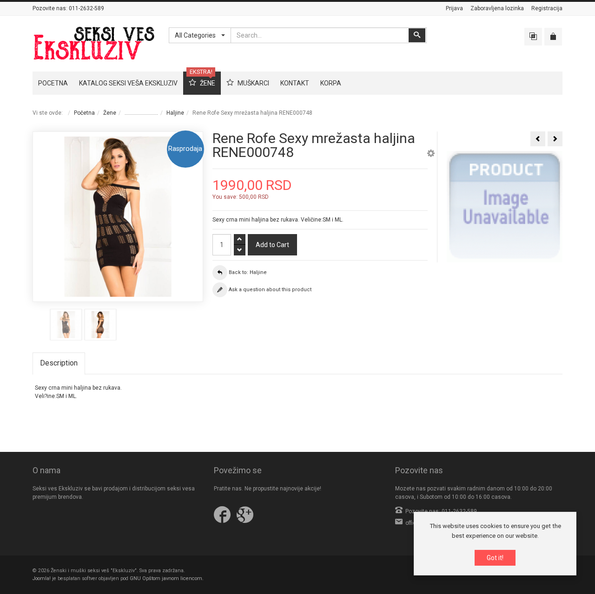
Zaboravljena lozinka (497, 8)
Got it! (495, 557)
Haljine (175, 113)
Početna (84, 113)
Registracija (546, 8)
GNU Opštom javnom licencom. (167, 578)
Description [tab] (59, 363)
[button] (431, 154)
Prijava (454, 8)
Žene (109, 113)
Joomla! (42, 578)
